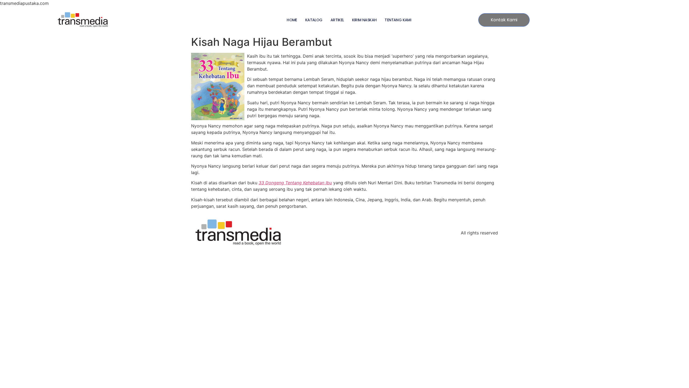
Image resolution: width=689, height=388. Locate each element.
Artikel (337, 20)
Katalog (313, 20)
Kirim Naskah (364, 20)
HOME (292, 20)
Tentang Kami (398, 20)
